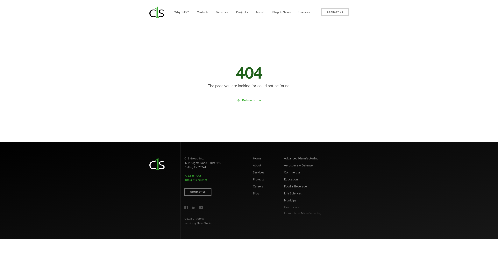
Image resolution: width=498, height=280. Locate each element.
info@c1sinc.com (195, 180)
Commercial (292, 172)
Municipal (290, 200)
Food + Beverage (295, 186)
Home (257, 158)
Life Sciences (293, 193)
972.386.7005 (193, 175)
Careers (258, 186)
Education (291, 179)
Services (258, 172)
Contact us (198, 192)
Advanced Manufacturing (301, 158)
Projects (258, 179)
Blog (256, 193)
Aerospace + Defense (298, 165)
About (257, 165)
